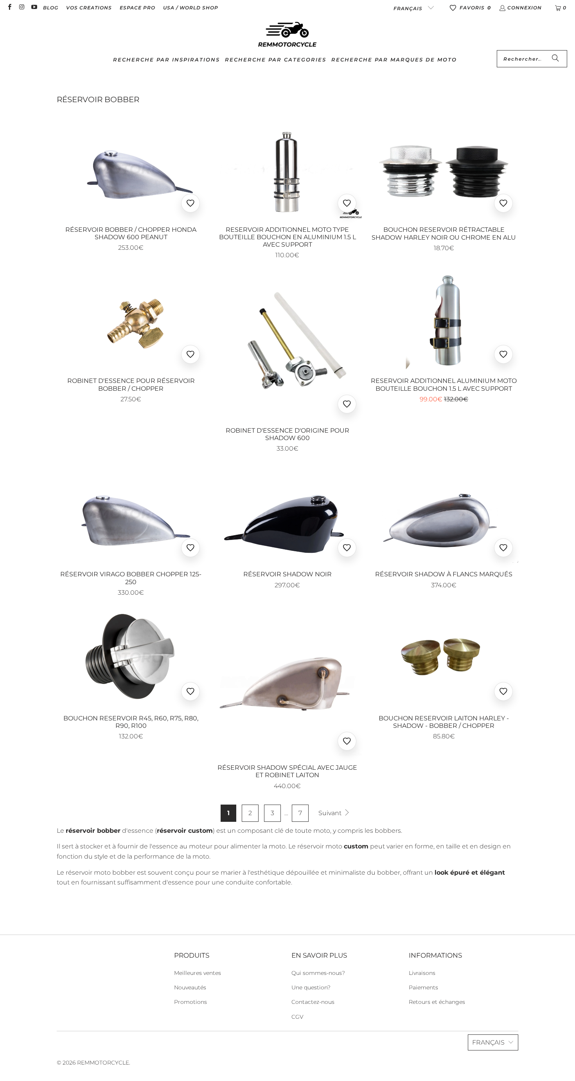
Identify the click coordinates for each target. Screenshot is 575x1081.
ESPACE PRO (137, 8)
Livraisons (422, 972)
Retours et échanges (437, 1001)
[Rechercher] (555, 58)
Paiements (423, 987)
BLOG (50, 8)
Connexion (524, 8)
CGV (297, 1016)
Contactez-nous (312, 1001)
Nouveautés (190, 987)
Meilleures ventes (197, 972)
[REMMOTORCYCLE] (287, 35)
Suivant (330, 813)
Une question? (311, 987)
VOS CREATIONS (89, 8)
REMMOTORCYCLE (103, 1062)
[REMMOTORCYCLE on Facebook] (9, 8)
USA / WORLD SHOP (190, 8)
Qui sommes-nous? (318, 972)
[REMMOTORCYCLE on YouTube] (34, 8)
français (409, 8)
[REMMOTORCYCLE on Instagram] (21, 8)
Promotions (190, 1001)
